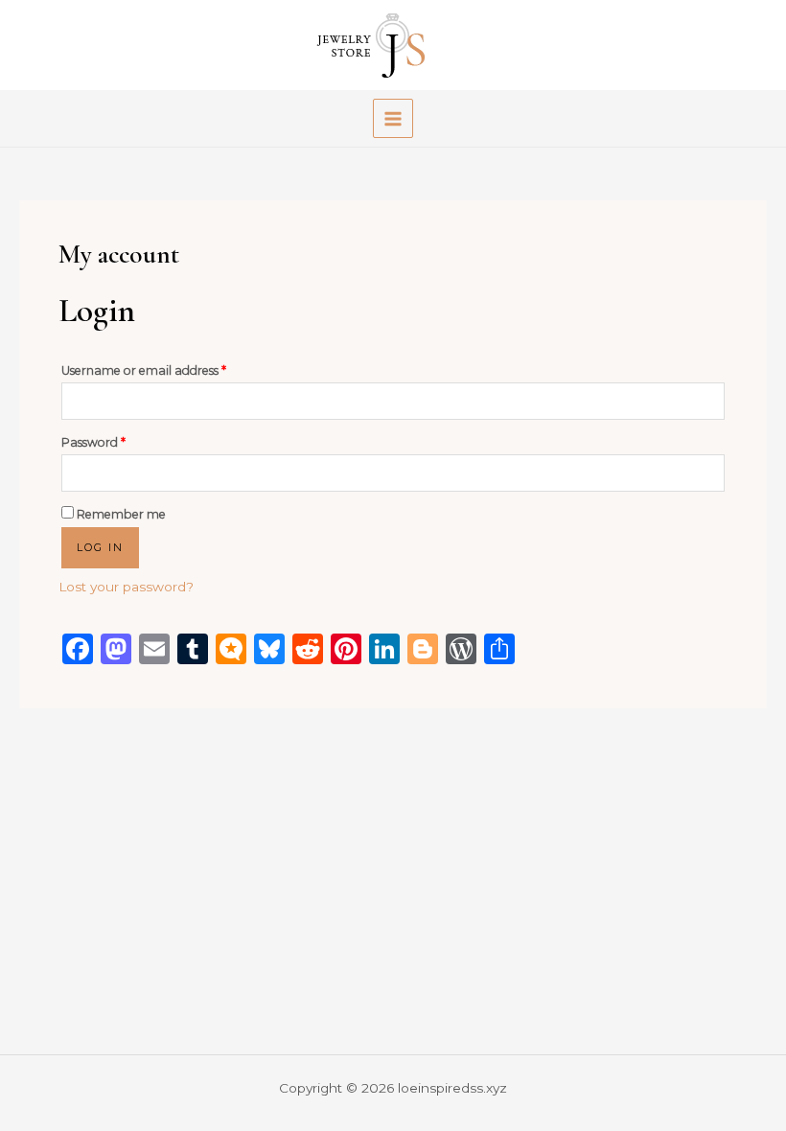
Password (119, 440)
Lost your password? (126, 586)
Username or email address (169, 368)
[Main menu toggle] (392, 118)
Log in (100, 547)
